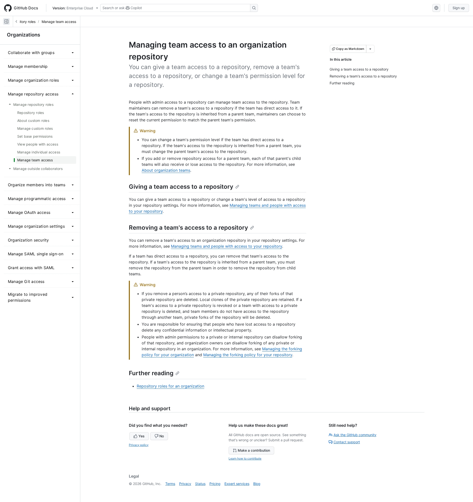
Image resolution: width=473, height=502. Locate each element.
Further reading (151, 373)
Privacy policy (139, 445)
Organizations (23, 35)
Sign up (459, 8)
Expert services (236, 484)
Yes (141, 436)
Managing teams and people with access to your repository (226, 246)
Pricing (214, 484)
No (161, 436)
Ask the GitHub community (355, 435)
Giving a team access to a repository (181, 186)
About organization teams (166, 170)
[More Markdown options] (370, 49)
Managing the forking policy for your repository (247, 354)
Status (200, 484)
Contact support (347, 442)
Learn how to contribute (245, 458)
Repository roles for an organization (170, 386)
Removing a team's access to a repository (188, 227)
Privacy (185, 484)
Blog (256, 484)
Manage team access (59, 21)
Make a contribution (254, 450)
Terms (170, 484)
